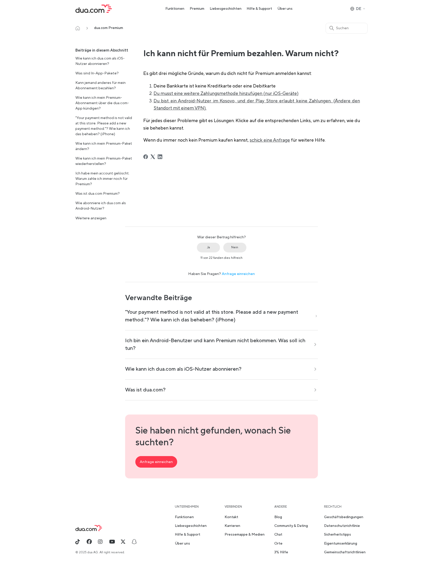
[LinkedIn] (160, 156)
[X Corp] (152, 156)
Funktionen (174, 8)
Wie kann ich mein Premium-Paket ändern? (103, 146)
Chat (278, 534)
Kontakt (231, 517)
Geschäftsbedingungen (343, 517)
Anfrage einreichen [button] (156, 461)
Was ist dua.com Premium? (97, 193)
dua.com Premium (108, 28)
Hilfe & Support (259, 8)
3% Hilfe (281, 552)
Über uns (285, 8)
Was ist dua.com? (145, 390)
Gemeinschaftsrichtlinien (345, 552)
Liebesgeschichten (225, 8)
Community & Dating (291, 526)
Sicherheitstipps (337, 534)
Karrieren (232, 526)
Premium (197, 8)
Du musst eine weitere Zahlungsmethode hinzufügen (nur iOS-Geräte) (226, 93)
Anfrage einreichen (238, 273)
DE (358, 9)
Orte (278, 543)
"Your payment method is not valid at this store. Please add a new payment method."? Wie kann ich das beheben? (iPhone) (103, 126)
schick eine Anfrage (270, 140)
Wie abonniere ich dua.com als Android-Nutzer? (100, 206)
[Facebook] (145, 156)
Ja (208, 247)
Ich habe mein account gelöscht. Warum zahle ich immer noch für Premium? (102, 178)
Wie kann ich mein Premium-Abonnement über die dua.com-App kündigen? (102, 103)
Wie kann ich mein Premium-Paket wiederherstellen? (103, 161)
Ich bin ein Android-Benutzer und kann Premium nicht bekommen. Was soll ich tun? (215, 344)
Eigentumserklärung (340, 543)
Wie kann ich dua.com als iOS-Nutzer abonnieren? (100, 61)
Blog (278, 517)
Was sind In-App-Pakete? (97, 73)
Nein (234, 247)
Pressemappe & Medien (245, 534)
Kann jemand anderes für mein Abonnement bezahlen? (100, 86)
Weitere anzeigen (90, 218)
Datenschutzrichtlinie (342, 526)
